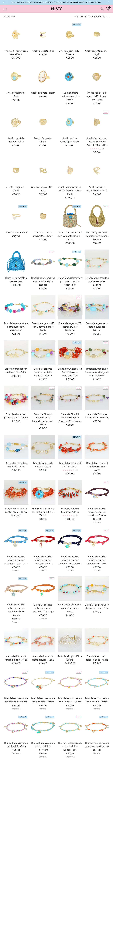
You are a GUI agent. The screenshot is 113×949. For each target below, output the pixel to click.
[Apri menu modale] (5, 9)
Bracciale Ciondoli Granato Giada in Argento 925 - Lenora (70, 418)
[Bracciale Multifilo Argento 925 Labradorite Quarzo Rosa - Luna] (16, 868)
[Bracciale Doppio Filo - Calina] (70, 640)
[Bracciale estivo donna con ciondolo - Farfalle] (97, 682)
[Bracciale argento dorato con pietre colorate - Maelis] (43, 352)
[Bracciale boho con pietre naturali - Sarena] (16, 398)
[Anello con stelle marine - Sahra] (16, 122)
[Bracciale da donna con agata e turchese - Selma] (70, 588)
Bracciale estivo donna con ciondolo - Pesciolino (43, 746)
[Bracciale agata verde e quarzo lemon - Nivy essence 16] (70, 262)
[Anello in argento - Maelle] (16, 171)
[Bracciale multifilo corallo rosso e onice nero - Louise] (16, 917)
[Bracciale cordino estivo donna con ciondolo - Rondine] (97, 540)
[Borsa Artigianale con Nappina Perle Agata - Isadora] (97, 216)
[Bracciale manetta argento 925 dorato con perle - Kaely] (97, 823)
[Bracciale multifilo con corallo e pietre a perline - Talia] (70, 868)
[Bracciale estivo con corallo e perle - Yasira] (97, 640)
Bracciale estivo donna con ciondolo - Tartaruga (43, 794)
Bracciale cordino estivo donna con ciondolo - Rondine (97, 560)
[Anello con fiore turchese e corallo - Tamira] (70, 76)
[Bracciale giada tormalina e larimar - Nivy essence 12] (97, 775)
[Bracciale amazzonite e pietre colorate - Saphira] (97, 262)
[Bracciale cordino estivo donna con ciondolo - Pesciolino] (70, 540)
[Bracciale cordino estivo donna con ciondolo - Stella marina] (16, 588)
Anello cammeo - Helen (43, 92)
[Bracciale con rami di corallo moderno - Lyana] (97, 447)
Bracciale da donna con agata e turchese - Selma (70, 608)
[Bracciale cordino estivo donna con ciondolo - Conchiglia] (16, 540)
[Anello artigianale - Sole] (16, 76)
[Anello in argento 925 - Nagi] (43, 171)
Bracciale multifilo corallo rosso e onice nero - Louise (16, 937)
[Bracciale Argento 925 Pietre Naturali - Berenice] (70, 307)
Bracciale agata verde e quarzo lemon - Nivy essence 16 (70, 281)
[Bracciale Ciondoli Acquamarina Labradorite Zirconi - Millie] (43, 398)
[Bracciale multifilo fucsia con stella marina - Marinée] (43, 917)
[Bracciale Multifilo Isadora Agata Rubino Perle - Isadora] (70, 917)
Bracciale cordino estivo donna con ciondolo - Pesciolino (70, 560)
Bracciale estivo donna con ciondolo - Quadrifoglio (70, 746)
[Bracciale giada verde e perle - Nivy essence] (16, 823)
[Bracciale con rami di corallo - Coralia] (70, 447)
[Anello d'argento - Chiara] (43, 122)
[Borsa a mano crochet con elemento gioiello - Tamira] (70, 216)
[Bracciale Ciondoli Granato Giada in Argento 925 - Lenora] (70, 398)
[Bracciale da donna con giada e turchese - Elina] (97, 588)
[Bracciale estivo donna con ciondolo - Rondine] (97, 726)
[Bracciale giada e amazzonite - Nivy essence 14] (70, 775)
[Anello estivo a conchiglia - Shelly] (70, 122)
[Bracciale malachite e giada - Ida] (70, 823)
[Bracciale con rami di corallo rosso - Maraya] (16, 492)
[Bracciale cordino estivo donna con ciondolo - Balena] (97, 492)
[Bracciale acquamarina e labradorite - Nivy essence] (43, 262)
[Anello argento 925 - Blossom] (70, 34)
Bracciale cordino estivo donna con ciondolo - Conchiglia (16, 560)
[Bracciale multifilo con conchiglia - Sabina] (43, 868)
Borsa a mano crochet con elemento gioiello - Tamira (70, 236)
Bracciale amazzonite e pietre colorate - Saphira (97, 281)
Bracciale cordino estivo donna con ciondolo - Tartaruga (43, 608)
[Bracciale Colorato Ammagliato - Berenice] (97, 398)
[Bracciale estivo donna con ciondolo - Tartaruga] (43, 775)
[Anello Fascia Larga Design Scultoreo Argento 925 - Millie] (97, 122)
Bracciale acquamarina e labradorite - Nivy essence (43, 281)
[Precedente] (4, 2)
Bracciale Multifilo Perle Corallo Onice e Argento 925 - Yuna (97, 937)
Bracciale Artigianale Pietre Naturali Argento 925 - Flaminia (97, 372)
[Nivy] (56, 8)
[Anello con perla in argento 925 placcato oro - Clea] (97, 76)
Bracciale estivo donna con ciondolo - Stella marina (16, 794)
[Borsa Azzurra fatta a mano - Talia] (16, 262)
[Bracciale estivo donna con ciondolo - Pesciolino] (43, 726)
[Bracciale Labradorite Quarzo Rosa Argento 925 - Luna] (43, 823)
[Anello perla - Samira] (16, 216)
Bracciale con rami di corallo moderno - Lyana (97, 466)
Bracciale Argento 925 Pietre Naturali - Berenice (70, 327)
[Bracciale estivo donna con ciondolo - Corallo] (43, 682)
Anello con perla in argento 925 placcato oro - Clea (97, 96)
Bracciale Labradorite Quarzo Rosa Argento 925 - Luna (43, 842)
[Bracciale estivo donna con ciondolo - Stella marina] (16, 775)
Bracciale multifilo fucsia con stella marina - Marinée (43, 937)
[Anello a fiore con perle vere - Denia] (16, 34)
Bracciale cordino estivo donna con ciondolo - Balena (97, 512)
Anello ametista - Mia (43, 50)
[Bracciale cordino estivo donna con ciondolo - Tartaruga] (43, 588)
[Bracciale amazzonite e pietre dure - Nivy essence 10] (16, 307)
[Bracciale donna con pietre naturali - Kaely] (43, 640)
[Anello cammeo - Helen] (43, 76)
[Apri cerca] (102, 9)
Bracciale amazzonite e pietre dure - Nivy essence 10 (16, 327)
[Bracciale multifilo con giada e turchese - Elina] (97, 868)
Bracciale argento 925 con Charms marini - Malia (43, 327)
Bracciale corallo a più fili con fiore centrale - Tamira (43, 512)
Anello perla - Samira (16, 232)
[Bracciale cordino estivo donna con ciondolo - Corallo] (43, 540)
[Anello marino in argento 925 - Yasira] (97, 171)
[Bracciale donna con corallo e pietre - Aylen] (16, 640)
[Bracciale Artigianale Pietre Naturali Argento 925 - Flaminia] (97, 352)
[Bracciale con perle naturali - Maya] (43, 447)
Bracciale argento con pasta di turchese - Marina (97, 327)
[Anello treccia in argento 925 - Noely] (43, 216)
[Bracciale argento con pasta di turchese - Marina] (97, 307)
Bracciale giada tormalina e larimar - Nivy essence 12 (97, 794)
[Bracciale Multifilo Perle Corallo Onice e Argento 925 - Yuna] (97, 917)
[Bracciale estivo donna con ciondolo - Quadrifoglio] (70, 726)
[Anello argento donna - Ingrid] (97, 34)
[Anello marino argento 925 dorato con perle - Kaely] (70, 171)
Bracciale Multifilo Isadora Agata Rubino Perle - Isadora (70, 937)
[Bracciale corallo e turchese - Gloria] (70, 492)
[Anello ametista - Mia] (43, 34)
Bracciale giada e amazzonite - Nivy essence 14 (70, 794)
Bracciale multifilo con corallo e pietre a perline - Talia (70, 888)
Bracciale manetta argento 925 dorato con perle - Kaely (97, 842)
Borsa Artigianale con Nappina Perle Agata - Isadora (97, 236)
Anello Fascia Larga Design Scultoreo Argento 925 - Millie (97, 141)
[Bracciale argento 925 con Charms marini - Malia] (43, 307)
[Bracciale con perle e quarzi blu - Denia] (16, 447)
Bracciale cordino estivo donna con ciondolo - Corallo (43, 560)
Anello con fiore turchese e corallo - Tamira (70, 96)
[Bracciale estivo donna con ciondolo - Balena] (16, 682)
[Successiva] (109, 2)
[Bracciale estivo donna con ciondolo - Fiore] (16, 726)
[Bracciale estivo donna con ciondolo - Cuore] (70, 682)
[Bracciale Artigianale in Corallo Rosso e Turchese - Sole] (70, 352)
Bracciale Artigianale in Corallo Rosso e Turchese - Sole (70, 372)
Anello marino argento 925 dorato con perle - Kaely (70, 190)
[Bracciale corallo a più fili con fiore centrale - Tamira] (43, 492)
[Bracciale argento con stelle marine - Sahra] (16, 352)
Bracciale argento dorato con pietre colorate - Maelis (43, 372)
